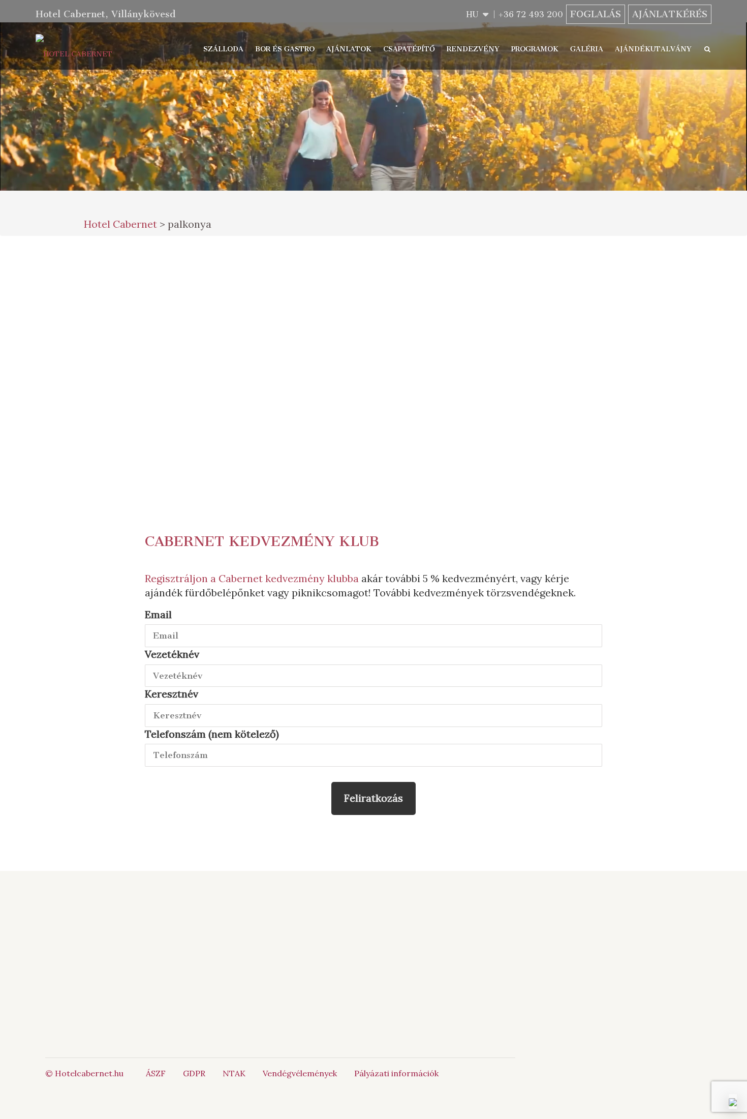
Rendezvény (473, 49)
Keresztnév (171, 693)
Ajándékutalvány (653, 49)
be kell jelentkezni (207, 377)
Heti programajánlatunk (470, 405)
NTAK (234, 1073)
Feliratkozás (373, 798)
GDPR (194, 1073)
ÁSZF (156, 1073)
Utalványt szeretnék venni (462, 356)
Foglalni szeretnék (462, 265)
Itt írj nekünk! (360, 954)
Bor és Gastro (285, 49)
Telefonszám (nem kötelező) (212, 734)
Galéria (586, 49)
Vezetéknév (172, 654)
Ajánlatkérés (669, 14)
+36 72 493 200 (530, 14)
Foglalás (595, 14)
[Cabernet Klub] (462, 983)
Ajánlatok (348, 49)
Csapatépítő (409, 49)
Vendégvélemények (300, 1073)
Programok (534, 49)
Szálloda (223, 49)
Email (158, 614)
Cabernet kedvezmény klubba (289, 578)
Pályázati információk (396, 1073)
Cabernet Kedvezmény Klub (262, 541)
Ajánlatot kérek (462, 307)
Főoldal (180, 931)
